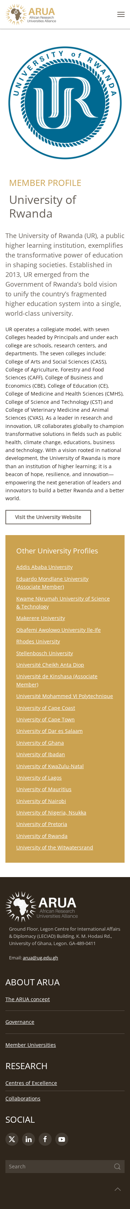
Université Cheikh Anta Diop (50, 664)
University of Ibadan (40, 754)
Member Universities (30, 1044)
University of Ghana (40, 742)
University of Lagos (39, 777)
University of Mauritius (44, 789)
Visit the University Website (48, 517)
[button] (121, 14)
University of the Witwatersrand (54, 847)
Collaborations (22, 1098)
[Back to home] (30, 14)
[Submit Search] (117, 1166)
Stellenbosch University (44, 653)
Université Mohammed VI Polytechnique (64, 696)
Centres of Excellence (31, 1083)
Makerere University (40, 618)
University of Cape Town (45, 719)
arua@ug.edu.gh (40, 958)
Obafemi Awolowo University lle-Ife (58, 629)
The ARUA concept (27, 999)
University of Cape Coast (45, 707)
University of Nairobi (41, 801)
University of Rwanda (42, 835)
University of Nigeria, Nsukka (51, 812)
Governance (19, 1021)
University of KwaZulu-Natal (50, 766)
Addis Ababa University (44, 567)
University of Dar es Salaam (49, 730)
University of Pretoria (41, 824)
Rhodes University (38, 641)
